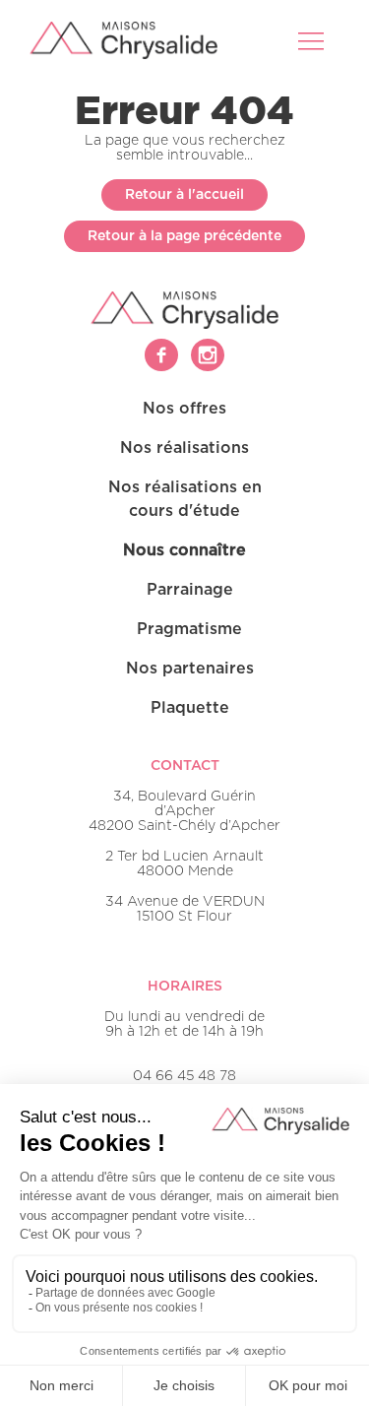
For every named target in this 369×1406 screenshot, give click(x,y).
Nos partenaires (190, 668)
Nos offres (184, 408)
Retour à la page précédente (184, 236)
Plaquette (190, 708)
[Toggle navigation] (312, 40)
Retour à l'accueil (184, 195)
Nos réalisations (184, 448)
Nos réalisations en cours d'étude (185, 499)
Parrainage (190, 590)
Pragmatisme (189, 629)
